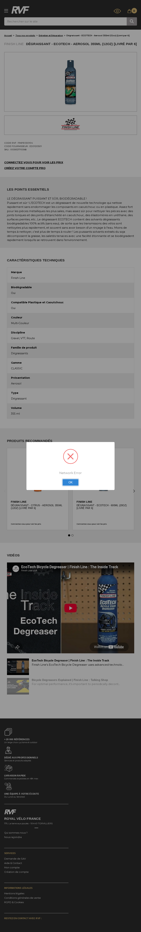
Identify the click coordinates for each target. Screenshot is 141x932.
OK (70, 482)
